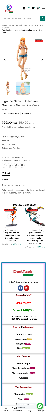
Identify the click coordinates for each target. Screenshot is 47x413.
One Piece (11, 144)
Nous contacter (22, 160)
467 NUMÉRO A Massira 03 (23, 316)
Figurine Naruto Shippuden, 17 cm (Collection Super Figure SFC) (12, 237)
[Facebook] (4, 165)
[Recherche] (42, 18)
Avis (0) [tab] (6, 173)
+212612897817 (23, 303)
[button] (24, 8)
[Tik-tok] (16, 165)
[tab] (6, 173)
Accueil (5, 25)
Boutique (14, 25)
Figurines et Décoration (30, 25)
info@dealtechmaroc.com (23, 282)
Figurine (5, 28)
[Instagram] (10, 165)
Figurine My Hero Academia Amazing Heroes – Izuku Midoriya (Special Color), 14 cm (35, 238)
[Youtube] (22, 165)
